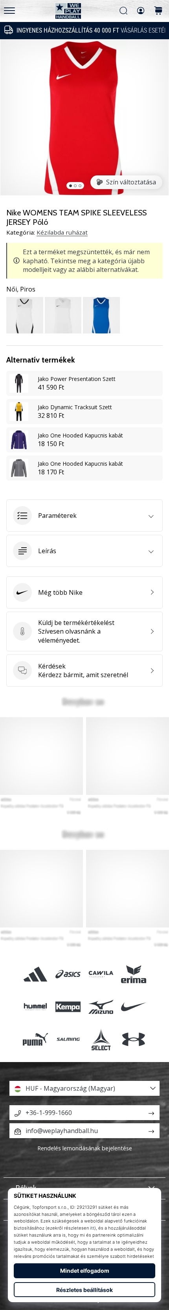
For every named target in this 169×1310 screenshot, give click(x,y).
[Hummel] (35, 1006)
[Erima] (133, 974)
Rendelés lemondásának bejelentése (84, 1148)
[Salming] (68, 1039)
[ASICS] (68, 974)
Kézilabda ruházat (62, 232)
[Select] (100, 1039)
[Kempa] (68, 1006)
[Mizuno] (100, 1006)
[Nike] (133, 1006)
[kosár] (158, 11)
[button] (84, 515)
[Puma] (35, 1039)
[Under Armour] (133, 1039)
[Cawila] (100, 974)
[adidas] (35, 974)
